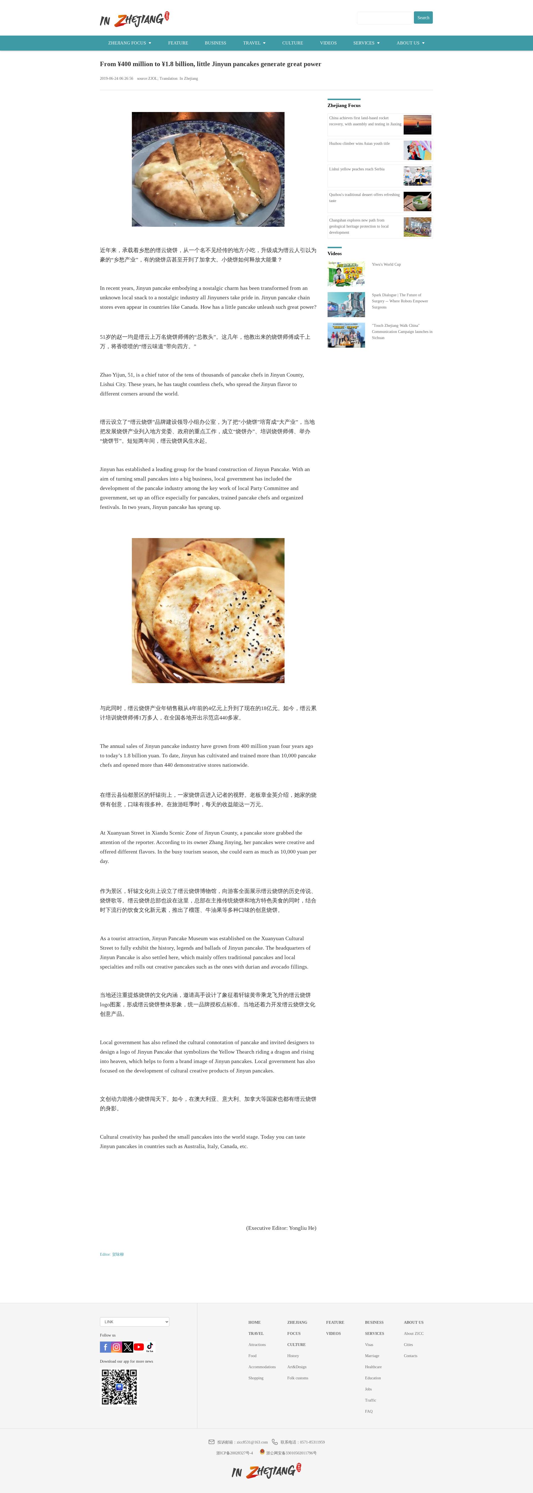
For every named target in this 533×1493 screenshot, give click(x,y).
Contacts (410, 1356)
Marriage (372, 1356)
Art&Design (296, 1367)
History (293, 1356)
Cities (408, 1345)
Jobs (368, 1389)
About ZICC (414, 1334)
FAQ (369, 1411)
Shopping (255, 1378)
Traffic (370, 1400)
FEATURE (178, 43)
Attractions (257, 1345)
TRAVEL (252, 43)
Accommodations (262, 1367)
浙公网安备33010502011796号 (291, 1453)
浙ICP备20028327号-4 (234, 1453)
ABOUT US (409, 43)
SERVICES (364, 43)
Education (373, 1378)
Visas (369, 1345)
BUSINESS (215, 43)
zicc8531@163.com (252, 1442)
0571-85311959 (312, 1442)
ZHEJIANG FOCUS (127, 43)
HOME (254, 1322)
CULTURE (292, 43)
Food (252, 1356)
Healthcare (373, 1367)
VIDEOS (328, 43)
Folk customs (297, 1378)
